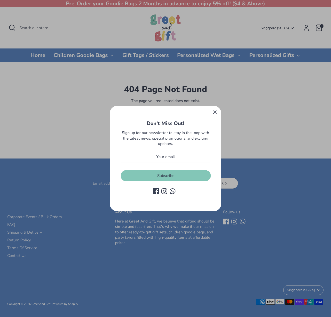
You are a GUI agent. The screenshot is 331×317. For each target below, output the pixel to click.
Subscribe (165, 175)
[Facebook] (156, 191)
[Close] (215, 112)
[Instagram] (164, 191)
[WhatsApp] (172, 191)
